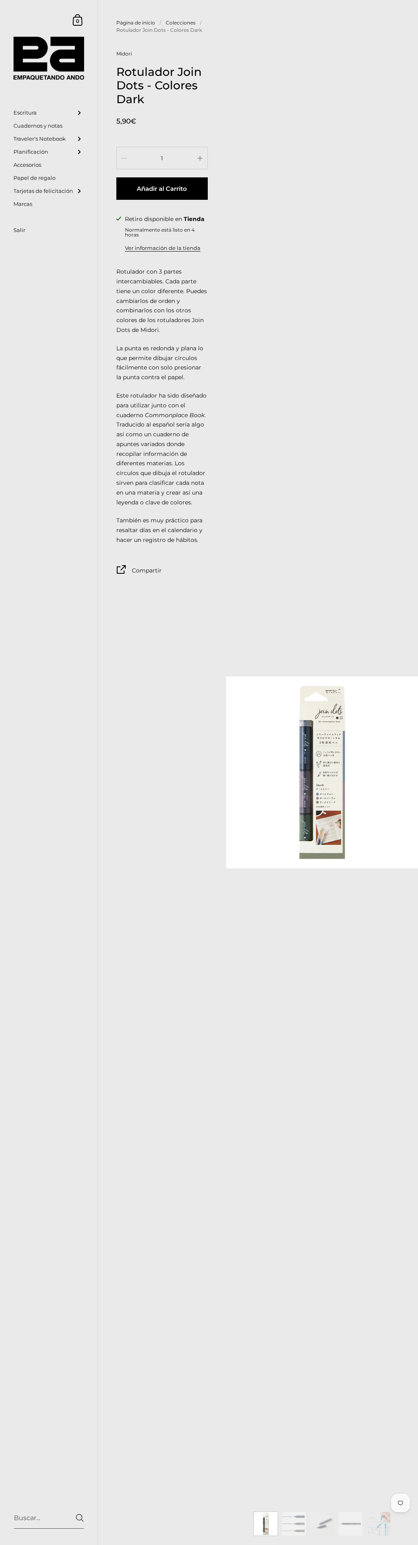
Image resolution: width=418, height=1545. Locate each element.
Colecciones (181, 23)
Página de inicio (135, 23)
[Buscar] (80, 1518)
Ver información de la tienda (162, 248)
